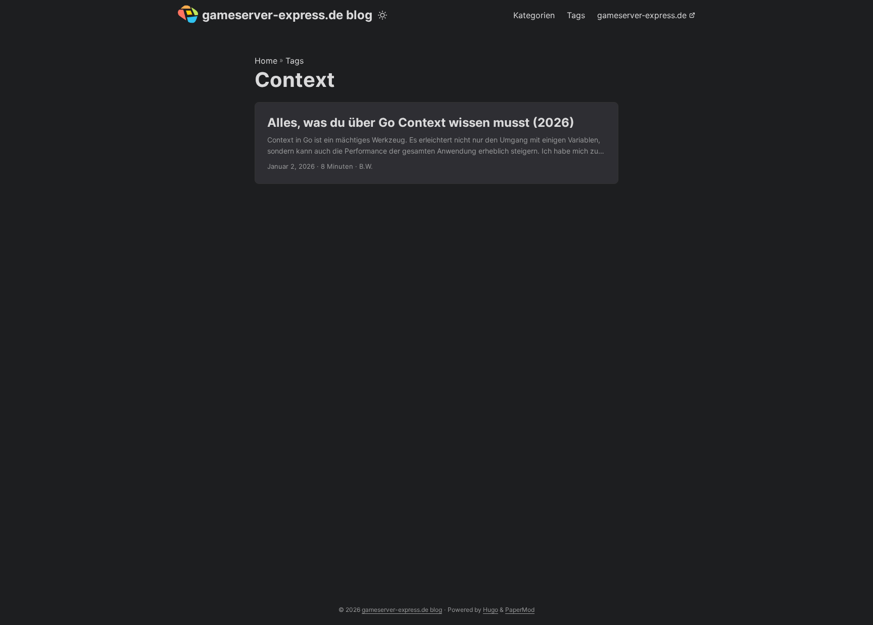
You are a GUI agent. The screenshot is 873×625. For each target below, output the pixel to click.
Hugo (490, 609)
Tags (294, 61)
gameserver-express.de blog (287, 15)
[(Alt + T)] (382, 15)
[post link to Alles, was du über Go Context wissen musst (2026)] (436, 143)
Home (266, 61)
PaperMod (520, 609)
